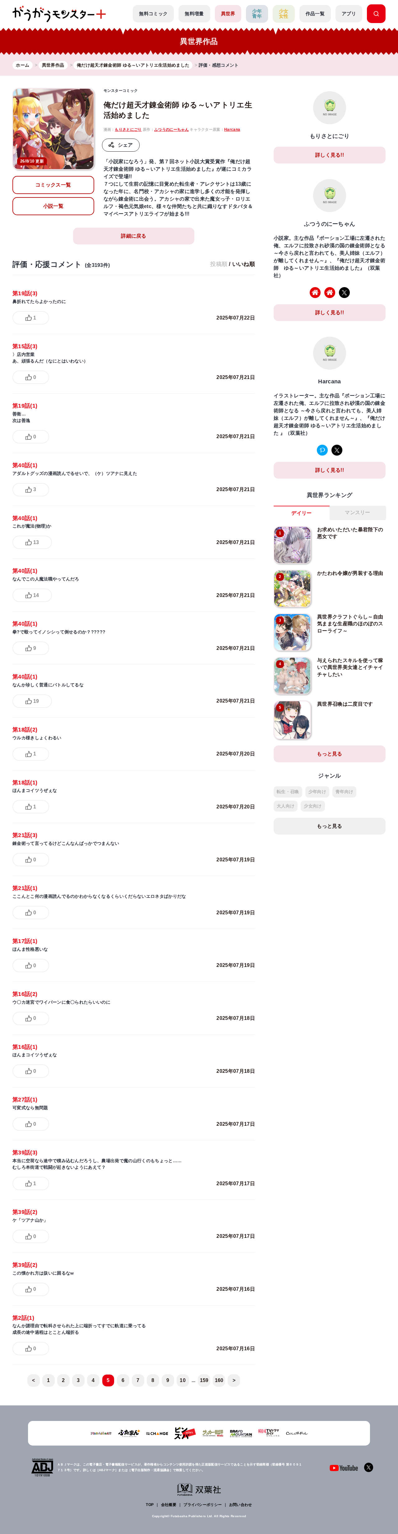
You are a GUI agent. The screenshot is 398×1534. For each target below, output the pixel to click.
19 (36, 701)
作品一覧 (315, 13)
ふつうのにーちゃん (171, 129)
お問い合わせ (240, 1505)
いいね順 (243, 264)
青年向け (344, 791)
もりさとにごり (128, 129)
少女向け (313, 805)
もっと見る (329, 753)
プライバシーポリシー (202, 1505)
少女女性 (284, 13)
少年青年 (257, 13)
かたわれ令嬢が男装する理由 (350, 573)
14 (36, 595)
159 (204, 1380)
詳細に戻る (133, 236)
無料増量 (194, 13)
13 (36, 542)
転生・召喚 (288, 791)
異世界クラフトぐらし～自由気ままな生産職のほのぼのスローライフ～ (350, 623)
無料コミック (153, 13)
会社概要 (168, 1505)
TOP (150, 1505)
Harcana (232, 129)
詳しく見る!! (329, 155)
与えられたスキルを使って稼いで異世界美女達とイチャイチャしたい (350, 667)
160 (219, 1380)
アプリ (349, 13)
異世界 (228, 13)
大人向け (285, 805)
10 (183, 1380)
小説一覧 (53, 206)
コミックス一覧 (53, 184)
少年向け (317, 791)
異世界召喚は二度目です (345, 704)
